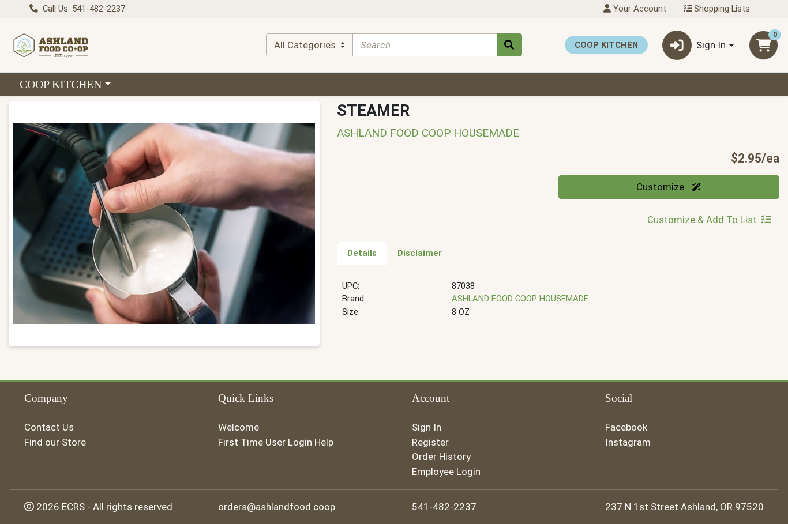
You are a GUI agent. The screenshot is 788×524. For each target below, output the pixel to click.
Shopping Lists (721, 8)
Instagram (628, 442)
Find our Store (55, 442)
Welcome (238, 427)
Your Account (638, 8)
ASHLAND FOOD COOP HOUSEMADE (520, 298)
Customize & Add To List (702, 219)
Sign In (426, 427)
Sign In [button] (711, 45)
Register (430, 442)
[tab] (362, 253)
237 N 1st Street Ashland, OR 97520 (684, 506)
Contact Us (49, 427)
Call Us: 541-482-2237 (82, 8)
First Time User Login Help (275, 442)
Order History (441, 456)
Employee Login (446, 471)
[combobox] (424, 44)
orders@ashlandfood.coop (276, 506)
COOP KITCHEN (61, 84)
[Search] (509, 44)
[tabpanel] (558, 304)
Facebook (626, 427)
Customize (661, 187)
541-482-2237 (444, 506)
